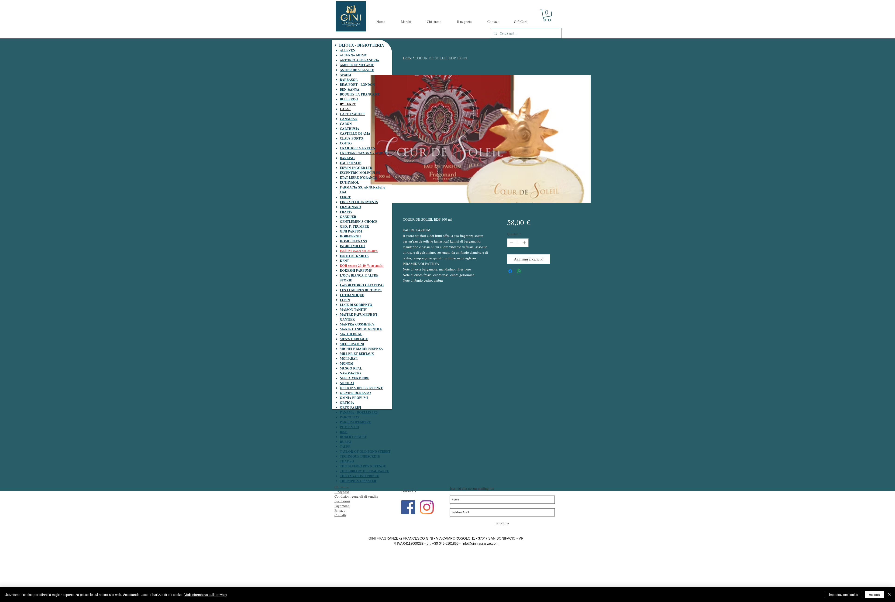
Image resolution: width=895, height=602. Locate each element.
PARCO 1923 (349, 417)
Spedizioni (342, 501)
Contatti (340, 515)
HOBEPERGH (350, 236)
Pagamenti (342, 505)
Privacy (339, 510)
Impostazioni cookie (843, 594)
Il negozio (341, 491)
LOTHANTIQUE (352, 294)
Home (407, 57)
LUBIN (345, 299)
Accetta (874, 594)
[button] (547, 15)
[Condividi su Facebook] (510, 271)
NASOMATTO (350, 373)
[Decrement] (511, 243)
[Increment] (525, 243)
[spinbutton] (518, 243)
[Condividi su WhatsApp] (519, 271)
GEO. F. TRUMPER (354, 226)
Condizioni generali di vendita (356, 496)
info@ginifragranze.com (480, 543)
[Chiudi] (889, 594)
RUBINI (345, 441)
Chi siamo (341, 487)
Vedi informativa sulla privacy (205, 594)
